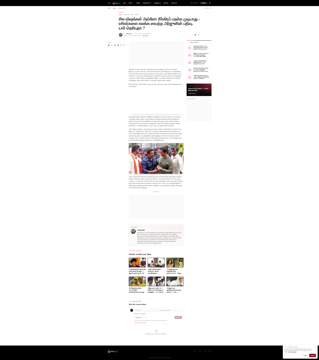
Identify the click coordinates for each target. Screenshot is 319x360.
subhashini (129, 33)
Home (109, 8)
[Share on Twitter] (198, 34)
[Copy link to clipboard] (121, 45)
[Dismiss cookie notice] (315, 346)
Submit (178, 317)
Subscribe (191, 93)
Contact (210, 350)
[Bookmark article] (124, 45)
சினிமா (114, 8)
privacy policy (292, 352)
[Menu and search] (109, 3)
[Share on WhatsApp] (195, 34)
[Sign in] (210, 3)
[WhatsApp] (108, 45)
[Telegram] (118, 45)
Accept (313, 355)
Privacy (200, 350)
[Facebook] (115, 45)
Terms (204, 350)
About (194, 350)
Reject (305, 355)
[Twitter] (112, 45)
